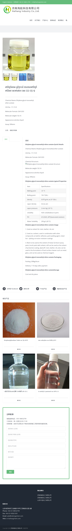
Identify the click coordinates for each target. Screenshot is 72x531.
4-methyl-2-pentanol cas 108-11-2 (48, 391)
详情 (19, 349)
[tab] (6, 139)
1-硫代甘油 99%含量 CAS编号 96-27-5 (15, 391)
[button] (66, 20)
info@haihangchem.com (39, 2)
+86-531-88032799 (14, 511)
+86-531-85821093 (11, 513)
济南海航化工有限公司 (44, 495)
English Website (7, 2)
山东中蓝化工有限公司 (44, 500)
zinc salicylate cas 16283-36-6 (47, 340)
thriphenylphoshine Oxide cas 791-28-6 (16, 340)
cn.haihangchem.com (13, 519)
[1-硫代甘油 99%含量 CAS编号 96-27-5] (19, 371)
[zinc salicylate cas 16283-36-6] (53, 320)
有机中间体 (13, 130)
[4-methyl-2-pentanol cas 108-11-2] (53, 371)
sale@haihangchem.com (15, 516)
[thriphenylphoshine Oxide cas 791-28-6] (19, 320)
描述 (6, 139)
